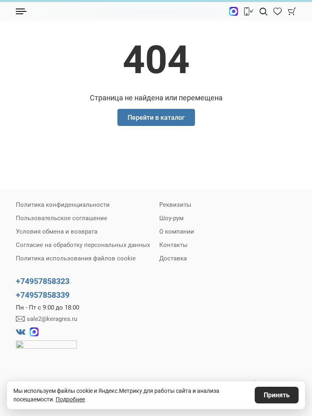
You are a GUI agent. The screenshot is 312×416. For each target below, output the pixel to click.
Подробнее (70, 399)
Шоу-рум (171, 218)
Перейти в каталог (156, 117)
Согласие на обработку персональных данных (83, 245)
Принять (277, 395)
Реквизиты (175, 204)
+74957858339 (42, 295)
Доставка (173, 258)
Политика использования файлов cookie (76, 258)
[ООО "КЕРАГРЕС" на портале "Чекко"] (46, 350)
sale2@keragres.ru (52, 319)
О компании (176, 231)
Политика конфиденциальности (63, 204)
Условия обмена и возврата (57, 231)
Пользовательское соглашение (61, 218)
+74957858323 (42, 281)
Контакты (173, 245)
